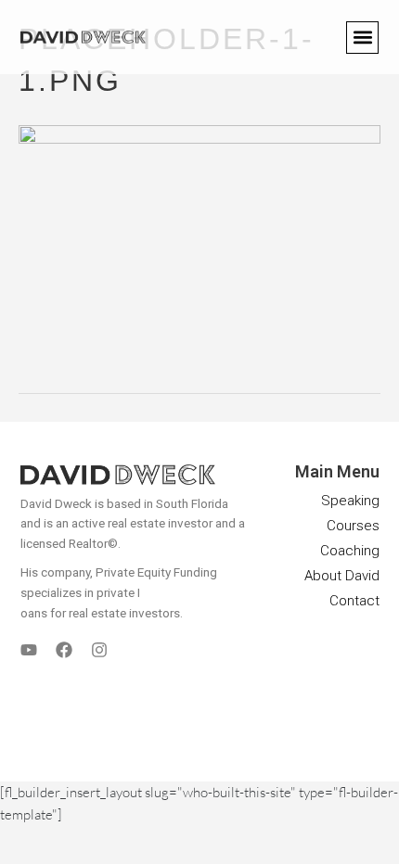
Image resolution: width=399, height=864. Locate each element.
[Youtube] (28, 650)
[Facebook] (64, 650)
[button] (362, 37)
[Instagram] (99, 650)
